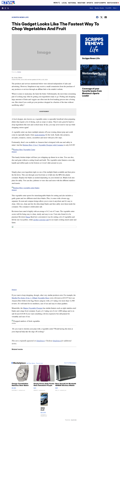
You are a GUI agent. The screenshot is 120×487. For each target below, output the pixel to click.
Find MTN (108, 8)
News (91, 8)
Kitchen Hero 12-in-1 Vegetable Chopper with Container (43, 145)
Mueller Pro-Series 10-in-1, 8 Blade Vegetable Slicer (30, 298)
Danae (28, 217)
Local (64, 3)
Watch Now (112, 3)
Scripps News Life (20, 17)
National (72, 3)
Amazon (14, 152)
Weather (81, 3)
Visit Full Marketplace (70, 363)
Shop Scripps (100, 3)
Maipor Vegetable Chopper (33, 308)
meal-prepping (40, 135)
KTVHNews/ (3, 8)
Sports (90, 3)
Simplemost (40, 340)
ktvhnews (6, 8)
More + (115, 8)
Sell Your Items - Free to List (34, 363)
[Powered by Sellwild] (73, 420)
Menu (56, 3)
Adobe (19, 72)
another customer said (41, 219)
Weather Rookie (99, 8)
